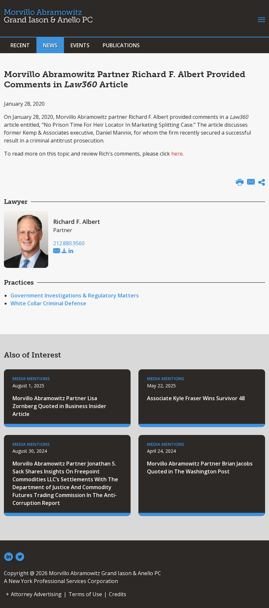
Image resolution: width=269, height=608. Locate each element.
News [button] (50, 45)
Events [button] (80, 45)
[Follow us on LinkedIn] (8, 557)
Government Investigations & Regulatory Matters (74, 295)
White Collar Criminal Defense (48, 303)
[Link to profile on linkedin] (70, 251)
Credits (117, 594)
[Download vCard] (64, 251)
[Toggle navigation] (261, 19)
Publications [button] (121, 45)
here (177, 153)
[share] (261, 183)
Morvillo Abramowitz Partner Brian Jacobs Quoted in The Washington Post (200, 467)
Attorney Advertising (36, 594)
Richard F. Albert (76, 222)
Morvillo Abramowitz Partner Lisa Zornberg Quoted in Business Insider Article (59, 406)
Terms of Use (85, 594)
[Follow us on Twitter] (20, 557)
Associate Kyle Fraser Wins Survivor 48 (196, 398)
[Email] (251, 182)
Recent (20, 45)
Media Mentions (31, 378)
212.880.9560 (69, 243)
